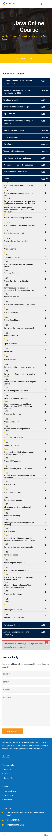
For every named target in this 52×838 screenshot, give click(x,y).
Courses (7, 774)
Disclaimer (8, 800)
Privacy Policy (9, 795)
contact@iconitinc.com (14, 825)
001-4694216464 (12, 820)
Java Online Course (23, 58)
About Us (7, 769)
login (33, 644)
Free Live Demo (10, 791)
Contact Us (8, 778)
